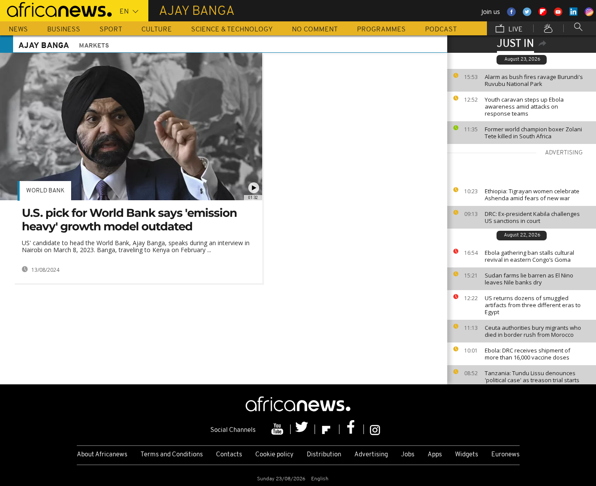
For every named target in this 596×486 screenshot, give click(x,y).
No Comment (315, 29)
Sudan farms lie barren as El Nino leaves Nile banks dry (529, 279)
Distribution (324, 455)
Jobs (407, 455)
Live (515, 29)
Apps (435, 455)
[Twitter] (303, 429)
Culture (156, 29)
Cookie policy (274, 455)
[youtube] (278, 429)
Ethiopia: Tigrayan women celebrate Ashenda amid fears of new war (532, 195)
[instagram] (375, 429)
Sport (110, 29)
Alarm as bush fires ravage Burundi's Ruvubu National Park (534, 80)
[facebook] (351, 429)
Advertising (371, 455)
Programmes (381, 29)
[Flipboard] (327, 429)
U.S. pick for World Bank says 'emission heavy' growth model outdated (129, 219)
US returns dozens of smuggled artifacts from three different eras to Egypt (533, 304)
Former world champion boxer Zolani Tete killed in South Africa (533, 133)
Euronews (505, 455)
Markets (94, 46)
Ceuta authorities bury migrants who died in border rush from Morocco (533, 331)
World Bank (45, 191)
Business (63, 29)
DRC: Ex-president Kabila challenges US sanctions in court (532, 217)
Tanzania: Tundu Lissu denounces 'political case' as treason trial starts (532, 376)
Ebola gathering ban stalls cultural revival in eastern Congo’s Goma (529, 256)
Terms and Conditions (171, 455)
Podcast (441, 29)
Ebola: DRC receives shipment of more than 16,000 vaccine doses (527, 354)
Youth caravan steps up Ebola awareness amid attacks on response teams (524, 106)
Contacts (229, 455)
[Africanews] (56, 8)
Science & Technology (232, 29)
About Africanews (102, 455)
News (18, 29)
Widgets (466, 455)
